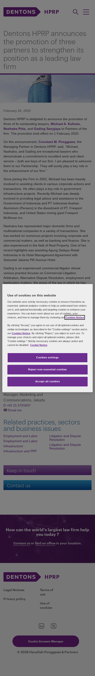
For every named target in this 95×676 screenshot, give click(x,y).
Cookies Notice (74, 317)
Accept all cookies (47, 381)
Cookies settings (47, 357)
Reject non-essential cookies (47, 369)
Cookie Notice (38, 345)
